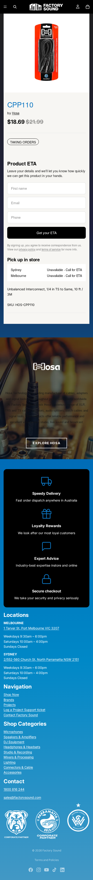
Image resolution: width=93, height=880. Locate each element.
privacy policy (27, 249)
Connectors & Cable (18, 767)
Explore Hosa (46, 443)
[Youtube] (46, 870)
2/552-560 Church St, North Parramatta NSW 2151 (41, 659)
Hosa (15, 113)
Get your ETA (47, 232)
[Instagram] (38, 870)
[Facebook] (30, 870)
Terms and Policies (47, 860)
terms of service (51, 249)
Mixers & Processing (19, 757)
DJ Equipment (14, 742)
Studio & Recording (18, 752)
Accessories (12, 772)
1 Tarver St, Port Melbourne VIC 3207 (31, 628)
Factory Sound (51, 850)
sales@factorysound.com (22, 797)
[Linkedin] (62, 870)
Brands (9, 700)
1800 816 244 (14, 789)
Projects (10, 705)
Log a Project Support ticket (24, 710)
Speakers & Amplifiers (20, 737)
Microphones (13, 732)
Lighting (10, 762)
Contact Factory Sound (21, 715)
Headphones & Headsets (22, 747)
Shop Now (11, 694)
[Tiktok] (54, 870)
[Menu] (5, 7)
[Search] (15, 7)
